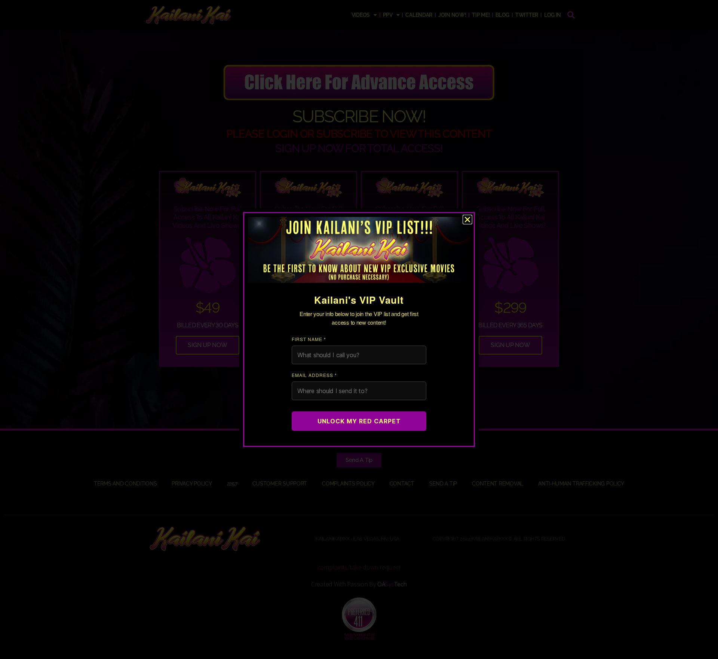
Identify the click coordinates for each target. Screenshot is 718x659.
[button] (467, 219)
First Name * (309, 339)
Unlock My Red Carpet (359, 421)
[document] (359, 329)
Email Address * (314, 375)
